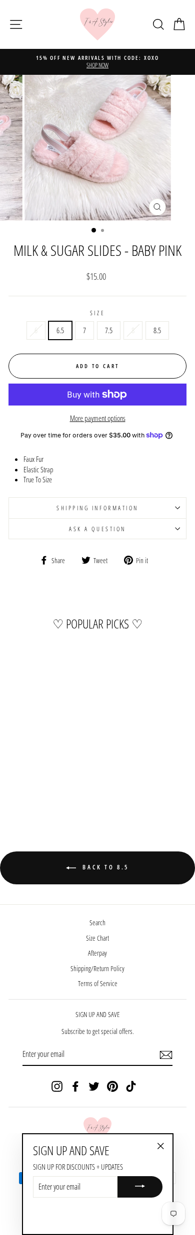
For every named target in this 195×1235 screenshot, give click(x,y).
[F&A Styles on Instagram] (57, 1086)
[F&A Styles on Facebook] (75, 1086)
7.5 (108, 330)
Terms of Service (98, 983)
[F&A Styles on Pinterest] (112, 1086)
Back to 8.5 (104, 867)
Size (97, 313)
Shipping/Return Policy (97, 968)
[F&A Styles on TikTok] (131, 1086)
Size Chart (97, 938)
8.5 (157, 330)
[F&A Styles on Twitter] (94, 1086)
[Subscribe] (166, 1055)
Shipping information (97, 508)
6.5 (60, 330)
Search (98, 922)
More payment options (98, 418)
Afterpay (97, 953)
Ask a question (97, 529)
